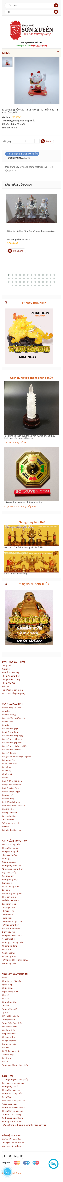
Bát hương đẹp (8, 760)
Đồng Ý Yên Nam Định (11, 784)
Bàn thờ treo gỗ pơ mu (12, 742)
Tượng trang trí (8, 1019)
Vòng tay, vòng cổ (10, 851)
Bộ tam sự (6, 770)
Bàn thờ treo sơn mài (11, 749)
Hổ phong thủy (9, 1033)
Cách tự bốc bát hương (15, 573)
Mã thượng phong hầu (12, 893)
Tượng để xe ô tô (9, 1009)
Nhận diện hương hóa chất (14, 1100)
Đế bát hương (8, 798)
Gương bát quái (9, 862)
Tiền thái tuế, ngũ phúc (12, 921)
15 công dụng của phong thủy (15, 1079)
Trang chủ (6, 665)
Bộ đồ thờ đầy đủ (9, 763)
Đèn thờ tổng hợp (10, 732)
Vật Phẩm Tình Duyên (11, 928)
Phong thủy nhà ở (10, 1086)
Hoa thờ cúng (8, 809)
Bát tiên (5, 1047)
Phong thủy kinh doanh (12, 1111)
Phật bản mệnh (9, 897)
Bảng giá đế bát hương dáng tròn (16, 756)
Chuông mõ (7, 774)
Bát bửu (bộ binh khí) (11, 830)
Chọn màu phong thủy (12, 1093)
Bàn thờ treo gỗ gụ (10, 728)
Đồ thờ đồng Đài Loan (11, 707)
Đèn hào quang (9, 714)
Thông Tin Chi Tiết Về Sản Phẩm (22, 153)
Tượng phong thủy (10, 925)
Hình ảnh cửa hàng (10, 672)
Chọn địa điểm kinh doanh (13, 1107)
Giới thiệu (6, 669)
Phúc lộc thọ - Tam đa (11, 981)
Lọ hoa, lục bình (9, 816)
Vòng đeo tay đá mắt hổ (12, 935)
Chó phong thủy (9, 1040)
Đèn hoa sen (7, 721)
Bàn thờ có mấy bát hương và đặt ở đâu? (24, 547)
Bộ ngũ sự (6, 767)
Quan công (7, 984)
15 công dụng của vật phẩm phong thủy (24, 502)
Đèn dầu (6, 725)
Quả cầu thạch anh (10, 900)
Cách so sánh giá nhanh (12, 1118)
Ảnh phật (6, 711)
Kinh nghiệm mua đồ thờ (13, 1083)
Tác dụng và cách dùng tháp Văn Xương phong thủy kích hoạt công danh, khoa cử (29, 436)
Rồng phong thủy (9, 1002)
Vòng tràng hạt (8, 939)
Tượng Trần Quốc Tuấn (12, 1023)
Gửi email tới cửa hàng (12, 1146)
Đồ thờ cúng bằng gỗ (11, 791)
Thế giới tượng (8, 683)
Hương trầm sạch (9, 812)
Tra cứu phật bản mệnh (12, 690)
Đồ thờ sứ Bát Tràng (11, 788)
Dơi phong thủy (9, 963)
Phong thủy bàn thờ (11, 1090)
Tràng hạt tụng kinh (10, 823)
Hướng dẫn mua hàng (18, 158)
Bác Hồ (5, 1061)
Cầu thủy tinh (8, 876)
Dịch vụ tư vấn (8, 932)
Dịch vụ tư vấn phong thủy (13, 693)
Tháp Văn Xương (9, 855)
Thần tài (5, 1005)
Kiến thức (6, 686)
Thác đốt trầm (8, 819)
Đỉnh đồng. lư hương (11, 802)
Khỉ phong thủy (9, 956)
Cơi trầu (5, 777)
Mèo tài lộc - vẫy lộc (10, 1016)
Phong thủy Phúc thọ (11, 865)
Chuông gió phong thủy (12, 942)
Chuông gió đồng (9, 946)
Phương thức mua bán (12, 1121)
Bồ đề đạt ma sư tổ (10, 1051)
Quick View (31, 205)
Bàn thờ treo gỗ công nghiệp (14, 746)
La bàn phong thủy (10, 886)
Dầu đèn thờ (7, 795)
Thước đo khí (8, 911)
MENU (6, 53)
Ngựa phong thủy (10, 991)
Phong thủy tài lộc (10, 848)
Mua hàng (18, 250)
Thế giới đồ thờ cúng (11, 679)
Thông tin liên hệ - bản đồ (13, 1142)
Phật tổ (5, 998)
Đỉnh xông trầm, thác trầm (13, 805)
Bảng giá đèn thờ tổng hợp (13, 718)
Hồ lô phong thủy (10, 879)
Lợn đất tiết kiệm (9, 1026)
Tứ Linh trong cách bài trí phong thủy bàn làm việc (24, 1125)
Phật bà (5, 995)
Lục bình (6, 890)
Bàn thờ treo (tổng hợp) (12, 735)
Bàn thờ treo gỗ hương (12, 739)
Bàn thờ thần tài (9, 753)
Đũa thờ (5, 826)
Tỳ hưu (5, 1012)
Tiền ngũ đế (7, 918)
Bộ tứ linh (6, 949)
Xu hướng (6, 1097)
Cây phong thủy (9, 872)
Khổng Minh (7, 988)
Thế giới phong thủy (11, 676)
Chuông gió (7, 858)
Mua (48, 141)
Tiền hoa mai (7, 914)
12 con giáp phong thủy (12, 869)
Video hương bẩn (9, 1104)
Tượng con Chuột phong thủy (15, 960)
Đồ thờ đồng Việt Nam (12, 781)
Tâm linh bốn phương (11, 1114)
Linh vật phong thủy (11, 844)
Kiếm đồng (7, 883)
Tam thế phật (8, 1054)
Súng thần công (9, 904)
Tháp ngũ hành (8, 907)
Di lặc (4, 977)
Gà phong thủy (8, 953)
